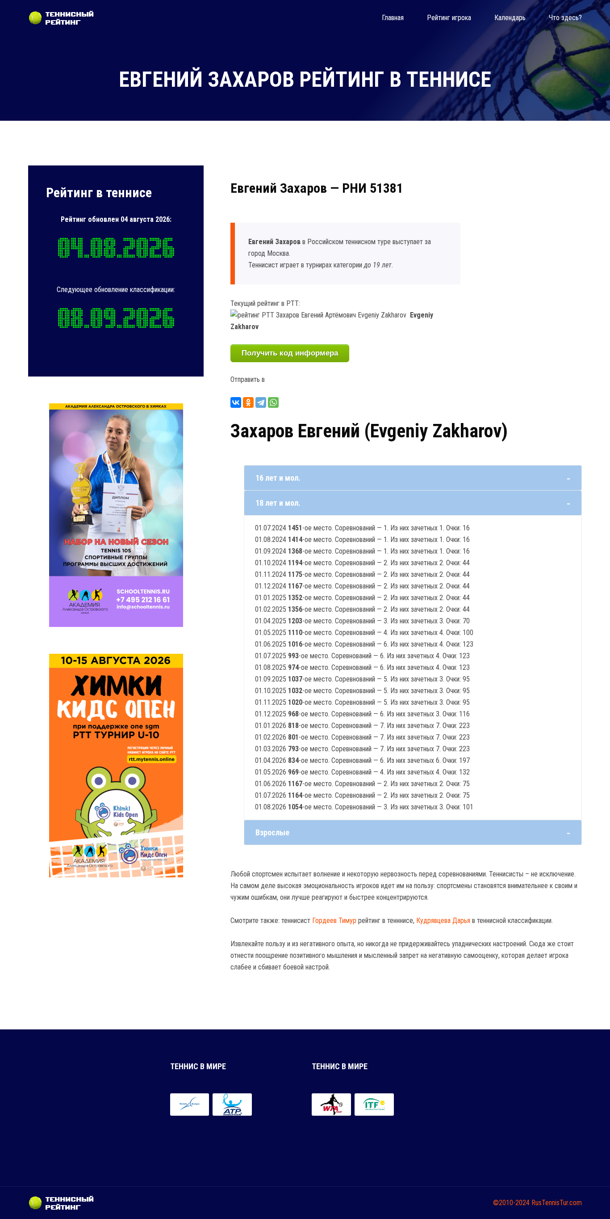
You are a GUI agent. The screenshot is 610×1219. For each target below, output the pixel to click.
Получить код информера (290, 353)
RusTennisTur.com (556, 1202)
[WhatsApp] (273, 402)
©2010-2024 (511, 1202)
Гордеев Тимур (334, 920)
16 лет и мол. (278, 478)
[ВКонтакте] (235, 402)
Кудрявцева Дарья (443, 920)
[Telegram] (260, 402)
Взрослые (272, 832)
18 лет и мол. (278, 503)
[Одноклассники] (248, 402)
